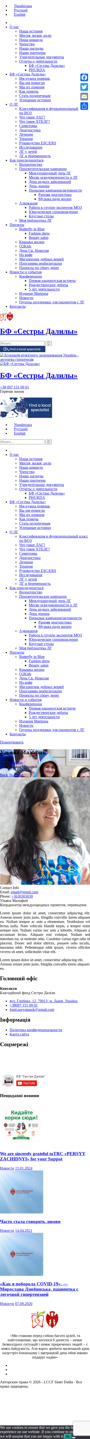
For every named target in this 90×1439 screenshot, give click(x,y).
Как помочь (28, 91)
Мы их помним (31, 87)
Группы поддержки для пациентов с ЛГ (51, 302)
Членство (27, 44)
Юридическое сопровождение (53, 212)
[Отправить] (84, 106)
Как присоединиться (26, 160)
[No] (74, 1437)
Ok (68, 1436)
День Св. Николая (34, 250)
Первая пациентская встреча (52, 281)
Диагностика (30, 130)
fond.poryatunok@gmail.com (32, 1010)
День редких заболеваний (50, 182)
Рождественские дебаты (48, 285)
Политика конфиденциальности (36, 1030)
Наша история (30, 31)
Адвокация (28, 203)
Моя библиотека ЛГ (35, 220)
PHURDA (37, 70)
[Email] (84, 96)
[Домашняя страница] (10, 23)
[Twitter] (84, 87)
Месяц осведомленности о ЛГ (53, 177)
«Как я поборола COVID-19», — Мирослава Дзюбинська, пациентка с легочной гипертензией (39, 1289)
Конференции (30, 276)
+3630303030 (22, 896)
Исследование (30, 147)
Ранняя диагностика (55, 195)
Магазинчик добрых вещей (41, 259)
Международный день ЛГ (50, 173)
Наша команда (31, 40)
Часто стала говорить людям (30, 1221)
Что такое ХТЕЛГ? (34, 121)
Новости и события (26, 272)
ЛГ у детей (28, 152)
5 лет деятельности (44, 289)
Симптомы (28, 126)
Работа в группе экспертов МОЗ (55, 207)
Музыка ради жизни (55, 199)
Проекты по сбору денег (39, 268)
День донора (39, 186)
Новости (26, 298)
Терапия (26, 139)
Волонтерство (30, 164)
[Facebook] (84, 77)
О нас (14, 27)
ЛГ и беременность (35, 156)
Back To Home (11, 775)
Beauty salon (38, 238)
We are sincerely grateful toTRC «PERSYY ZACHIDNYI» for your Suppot (42, 1156)
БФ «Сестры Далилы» (47, 66)
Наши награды (31, 48)
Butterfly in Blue (32, 229)
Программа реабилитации (40, 263)
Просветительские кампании (43, 169)
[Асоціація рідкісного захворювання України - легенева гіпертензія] (45, 359)
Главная (16, 762)
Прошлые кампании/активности (55, 190)
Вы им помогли (32, 83)
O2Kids (25, 246)
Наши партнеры (32, 53)
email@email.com (24, 892)
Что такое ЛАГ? (32, 117)
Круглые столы (41, 216)
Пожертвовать (12, 742)
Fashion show (39, 233)
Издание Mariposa (33, 293)
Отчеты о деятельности (38, 61)
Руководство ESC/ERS (37, 143)
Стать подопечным (34, 96)
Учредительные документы (41, 57)
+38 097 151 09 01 (14, 387)
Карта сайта (19, 1034)
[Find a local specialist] (22, 351)
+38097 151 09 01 (24, 1005)
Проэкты (17, 225)
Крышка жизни (31, 242)
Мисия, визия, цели (35, 35)
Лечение (26, 134)
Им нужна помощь (34, 78)
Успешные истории (35, 100)
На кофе (25, 255)
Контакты (18, 306)
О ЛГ (14, 104)
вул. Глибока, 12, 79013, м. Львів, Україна (44, 1001)
